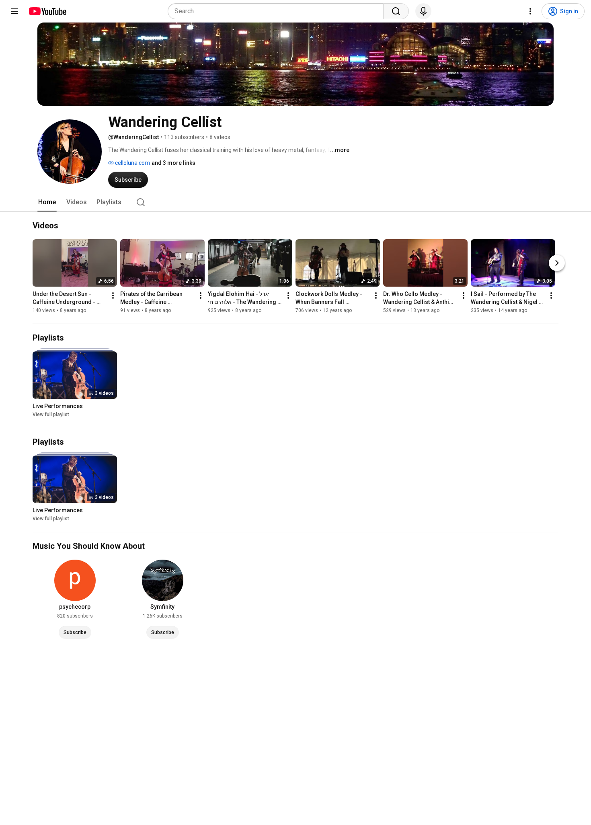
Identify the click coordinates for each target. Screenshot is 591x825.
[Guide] (14, 11)
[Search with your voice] (423, 11)
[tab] (47, 202)
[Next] (557, 263)
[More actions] (113, 295)
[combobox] (278, 11)
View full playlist (51, 414)
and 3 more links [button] (173, 163)
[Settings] (530, 11)
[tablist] (295, 202)
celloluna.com (132, 163)
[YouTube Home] (47, 11)
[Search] (396, 11)
